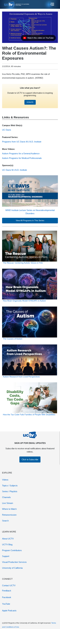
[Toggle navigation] (52, 4)
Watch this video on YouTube (38, 39)
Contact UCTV (8, 585)
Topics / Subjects (10, 485)
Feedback (6, 590)
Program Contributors (12, 550)
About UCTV (8, 538)
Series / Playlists (9, 491)
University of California (12, 568)
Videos (5, 480)
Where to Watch (9, 509)
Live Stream (7, 503)
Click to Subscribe (30, 459)
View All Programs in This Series (30, 220)
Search (5, 520)
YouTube (6, 604)
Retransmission (9, 515)
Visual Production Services (14, 562)
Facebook (6, 597)
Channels (6, 497)
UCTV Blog (7, 544)
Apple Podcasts (9, 610)
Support (5, 556)
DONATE (30, 102)
